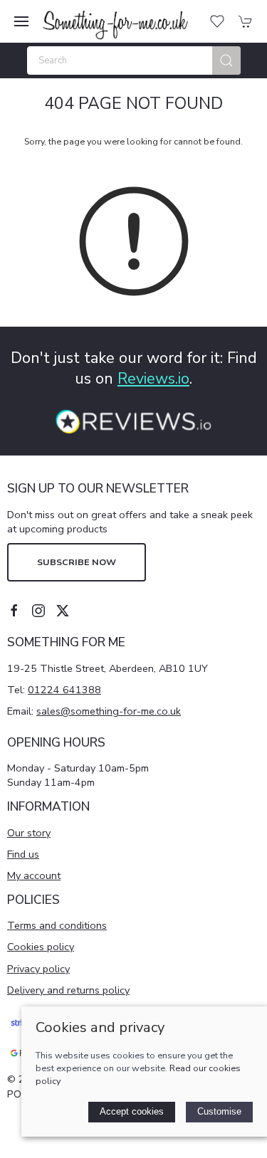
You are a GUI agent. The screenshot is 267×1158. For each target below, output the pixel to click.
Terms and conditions (57, 925)
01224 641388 (64, 690)
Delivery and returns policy (68, 990)
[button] (21, 21)
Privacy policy (38, 969)
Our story (29, 833)
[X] (63, 611)
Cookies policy (40, 946)
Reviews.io (153, 378)
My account (34, 875)
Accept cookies (132, 1111)
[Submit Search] (226, 60)
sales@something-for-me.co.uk (108, 711)
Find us (23, 854)
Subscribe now (76, 562)
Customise (219, 1111)
